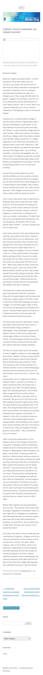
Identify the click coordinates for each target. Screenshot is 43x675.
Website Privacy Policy (10, 668)
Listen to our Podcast (11, 608)
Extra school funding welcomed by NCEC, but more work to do (31, 591)
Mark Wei (17, 574)
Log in (5, 653)
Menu (21, 7)
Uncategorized (25, 571)
